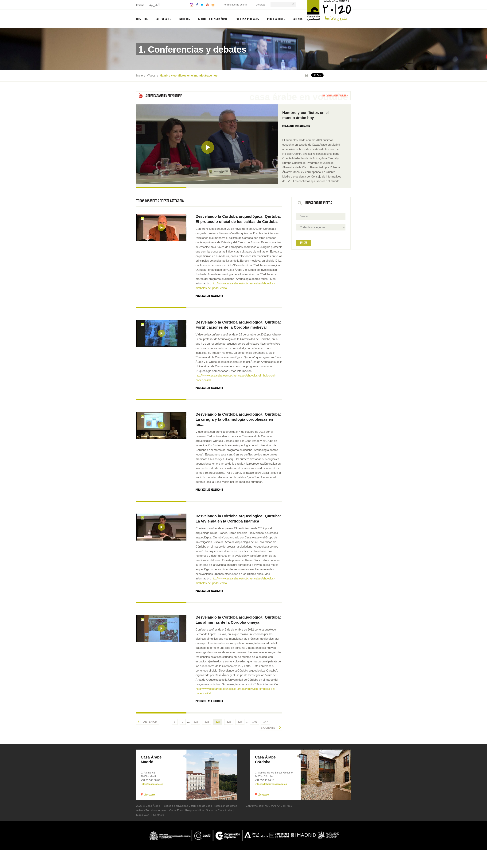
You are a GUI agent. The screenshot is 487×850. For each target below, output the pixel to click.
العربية (154, 4)
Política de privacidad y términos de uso (186, 805)
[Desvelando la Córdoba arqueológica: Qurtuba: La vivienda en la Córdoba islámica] (161, 527)
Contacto (260, 4)
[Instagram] (190, 4)
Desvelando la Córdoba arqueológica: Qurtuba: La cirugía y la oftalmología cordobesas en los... (238, 419)
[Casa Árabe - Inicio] (329, 10)
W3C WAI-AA (272, 805)
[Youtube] (206, 4)
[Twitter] (201, 4)
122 (195, 721)
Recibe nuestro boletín (235, 4)
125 (229, 721)
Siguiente (268, 727)
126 (240, 721)
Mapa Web (142, 814)
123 (207, 721)
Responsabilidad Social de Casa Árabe (208, 810)
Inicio (139, 75)
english (140, 5)
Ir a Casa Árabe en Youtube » (335, 95)
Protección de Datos (225, 805)
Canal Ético (176, 810)
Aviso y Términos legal (149, 810)
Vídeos (151, 75)
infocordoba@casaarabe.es (271, 784)
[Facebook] (196, 4)
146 (254, 721)
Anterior (150, 721)
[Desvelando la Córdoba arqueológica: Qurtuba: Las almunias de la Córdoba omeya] (161, 628)
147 (265, 721)
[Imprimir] (306, 75)
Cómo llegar (149, 794)
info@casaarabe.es (152, 784)
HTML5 (287, 805)
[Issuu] (212, 4)
